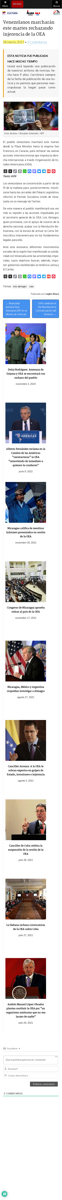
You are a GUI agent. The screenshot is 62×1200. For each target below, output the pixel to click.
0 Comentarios (37, 42)
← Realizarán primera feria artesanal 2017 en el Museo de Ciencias (16, 309)
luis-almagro (20, 286)
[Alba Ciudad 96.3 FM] (31, 13)
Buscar (56, 6)
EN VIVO (17, 4)
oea (31, 286)
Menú (5, 6)
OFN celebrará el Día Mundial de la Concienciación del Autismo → (46, 309)
